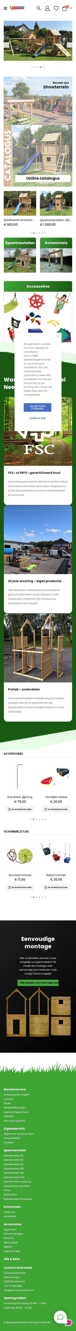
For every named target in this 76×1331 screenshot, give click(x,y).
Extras (7, 1190)
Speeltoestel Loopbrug (17, 1181)
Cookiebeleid (32, 394)
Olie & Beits (12, 1259)
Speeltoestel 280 (14, 1168)
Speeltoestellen (20, 242)
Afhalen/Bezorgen (15, 1107)
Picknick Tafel (12, 1251)
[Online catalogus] (38, 155)
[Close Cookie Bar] (57, 336)
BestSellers (10, 1194)
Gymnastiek (11, 1242)
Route (7, 1103)
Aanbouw (9, 1212)
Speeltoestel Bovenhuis (18, 1199)
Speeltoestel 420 (14, 1177)
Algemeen (10, 1229)
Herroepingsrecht (14, 1121)
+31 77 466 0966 (13, 1286)
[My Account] (47, 8)
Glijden (8, 1247)
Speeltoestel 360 (14, 1173)
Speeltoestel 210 (13, 1164)
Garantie (9, 1116)
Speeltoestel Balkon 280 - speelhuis (56, 220)
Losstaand (10, 1216)
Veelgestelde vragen (16, 1094)
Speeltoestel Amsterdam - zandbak (20, 220)
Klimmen (9, 1238)
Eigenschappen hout (16, 1112)
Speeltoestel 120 (13, 1155)
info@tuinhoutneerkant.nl (19, 1290)
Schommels (56, 242)
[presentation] (6, 45)
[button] (32, 67)
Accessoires (38, 286)
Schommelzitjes (13, 1234)
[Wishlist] (56, 8)
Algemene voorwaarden (19, 1134)
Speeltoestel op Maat (17, 1186)
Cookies (9, 1142)
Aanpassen (37, 418)
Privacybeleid (12, 1138)
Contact (8, 1099)
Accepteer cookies (37, 407)
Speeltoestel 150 (13, 1160)
